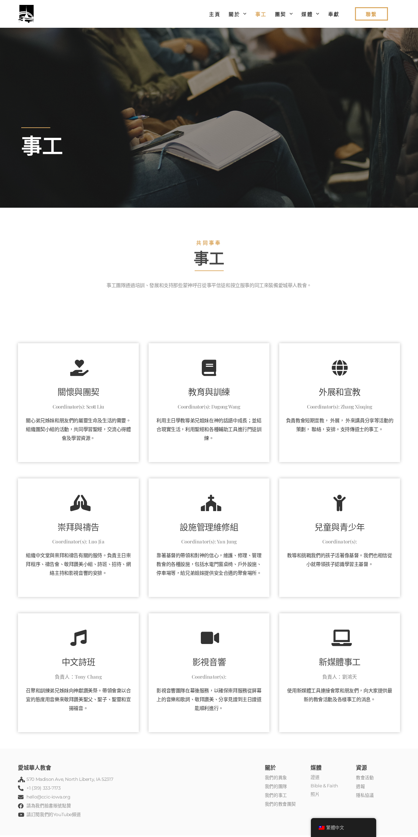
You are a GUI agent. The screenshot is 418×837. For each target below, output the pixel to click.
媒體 (307, 14)
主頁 (214, 14)
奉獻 (334, 14)
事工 (261, 14)
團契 (280, 14)
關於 (234, 14)
